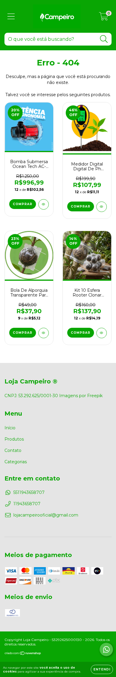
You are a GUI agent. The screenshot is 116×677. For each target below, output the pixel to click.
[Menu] (11, 16)
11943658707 (26, 503)
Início (9, 427)
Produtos (14, 439)
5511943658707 (29, 492)
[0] (104, 18)
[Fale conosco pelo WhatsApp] (106, 649)
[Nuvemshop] (23, 653)
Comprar (22, 204)
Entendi (101, 669)
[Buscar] (104, 39)
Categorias (15, 461)
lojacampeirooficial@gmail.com (45, 515)
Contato (12, 450)
